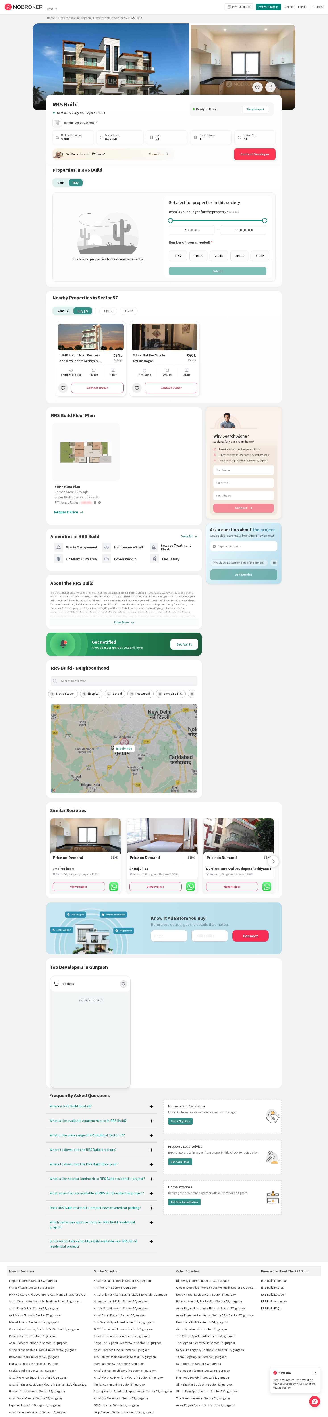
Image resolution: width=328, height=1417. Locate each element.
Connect (241, 508)
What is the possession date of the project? (238, 563)
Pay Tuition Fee (241, 7)
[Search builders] (123, 984)
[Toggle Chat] (314, 1401)
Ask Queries (243, 575)
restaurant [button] (142, 694)
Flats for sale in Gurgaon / (75, 18)
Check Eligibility (180, 1121)
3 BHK (128, 311)
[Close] (315, 1373)
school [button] (117, 694)
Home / (52, 18)
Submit (217, 271)
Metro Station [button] (65, 694)
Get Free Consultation (184, 1202)
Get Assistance (180, 1161)
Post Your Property (268, 6)
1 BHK (108, 311)
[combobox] (127, 681)
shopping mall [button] (173, 694)
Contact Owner (97, 388)
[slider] (170, 220)
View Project (78, 887)
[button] (87, 502)
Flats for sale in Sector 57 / (111, 18)
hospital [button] (93, 694)
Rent (49, 9)
